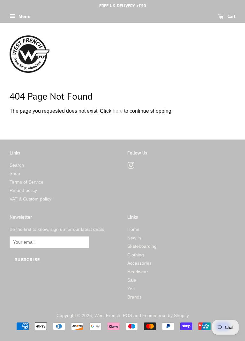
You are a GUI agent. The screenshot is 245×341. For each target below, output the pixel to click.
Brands (134, 297)
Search (17, 165)
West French (107, 315)
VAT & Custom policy (30, 199)
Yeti (131, 288)
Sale (131, 280)
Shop (15, 173)
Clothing (135, 255)
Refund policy (23, 190)
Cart (230, 16)
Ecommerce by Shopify (165, 315)
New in (134, 238)
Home (133, 229)
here (118, 111)
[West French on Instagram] (130, 166)
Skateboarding (142, 246)
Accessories (139, 263)
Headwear (137, 271)
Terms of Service (26, 182)
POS (127, 315)
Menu (24, 16)
